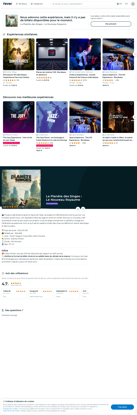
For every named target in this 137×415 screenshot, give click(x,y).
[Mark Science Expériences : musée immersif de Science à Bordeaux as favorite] (98, 40)
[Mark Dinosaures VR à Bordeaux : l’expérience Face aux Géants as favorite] (31, 40)
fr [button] (120, 4)
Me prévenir (111, 24)
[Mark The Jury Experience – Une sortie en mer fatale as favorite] (31, 103)
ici (19, 262)
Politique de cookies (10, 409)
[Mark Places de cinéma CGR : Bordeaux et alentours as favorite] (65, 40)
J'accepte (122, 407)
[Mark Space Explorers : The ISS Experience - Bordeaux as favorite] (131, 40)
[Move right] (135, 54)
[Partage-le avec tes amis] (78, 209)
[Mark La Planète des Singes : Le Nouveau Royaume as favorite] (83, 209)
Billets (113, 207)
